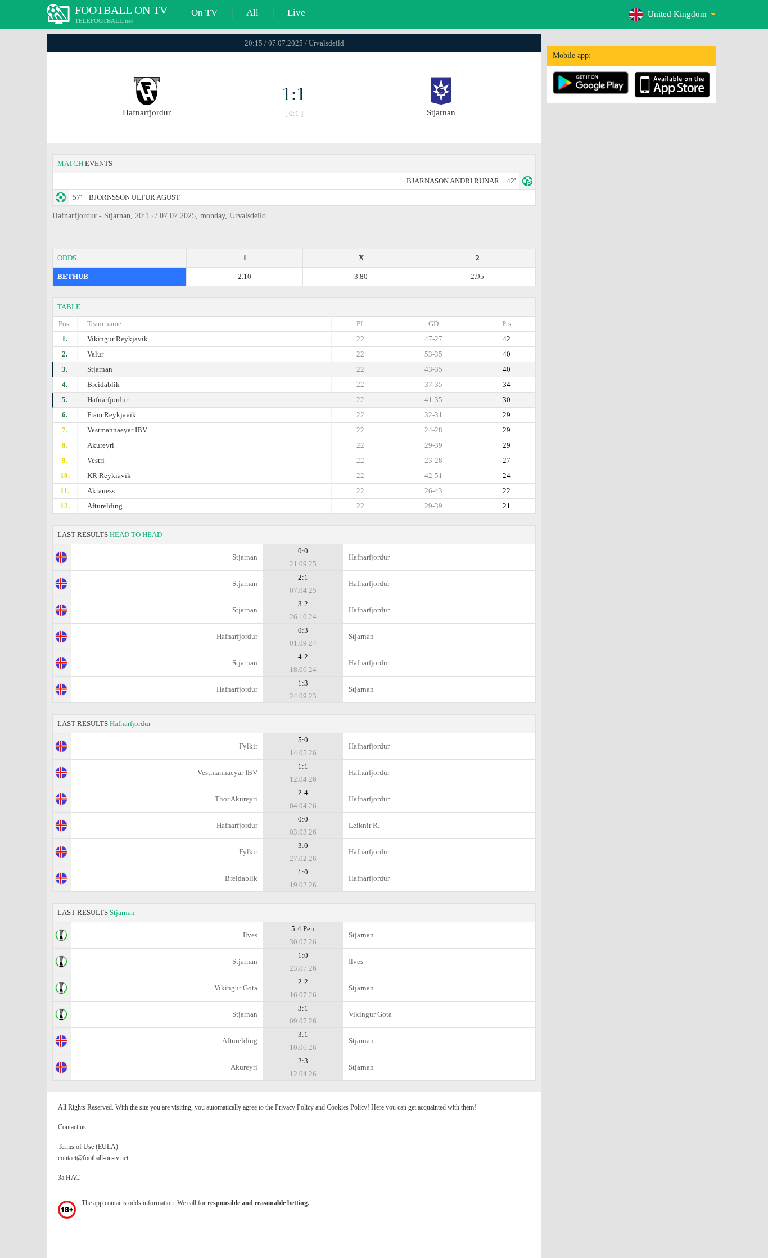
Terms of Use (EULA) (88, 1147)
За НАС (69, 1178)
